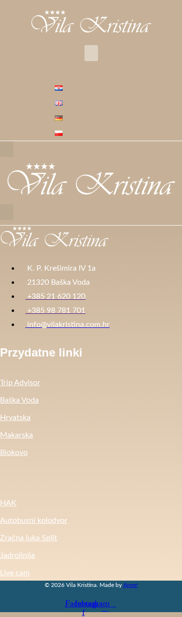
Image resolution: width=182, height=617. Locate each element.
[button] (91, 53)
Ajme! (130, 585)
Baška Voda (19, 400)
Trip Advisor (20, 383)
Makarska (16, 435)
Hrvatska (15, 418)
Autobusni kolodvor (33, 520)
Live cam (15, 573)
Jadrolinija (17, 555)
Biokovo (14, 452)
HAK (8, 503)
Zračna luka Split (28, 538)
